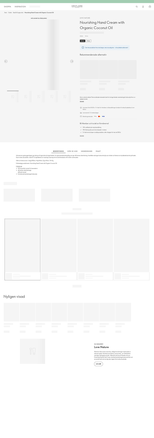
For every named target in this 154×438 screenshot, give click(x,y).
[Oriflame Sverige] (77, 6)
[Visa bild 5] (65, 96)
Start (5, 12)
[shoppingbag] (150, 6)
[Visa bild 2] (26, 96)
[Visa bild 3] (39, 96)
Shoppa (7, 7)
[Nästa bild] (71, 61)
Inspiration (20, 7)
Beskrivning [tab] (58, 151)
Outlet (10, 12)
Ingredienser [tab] (86, 151)
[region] (39, 55)
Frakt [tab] (98, 151)
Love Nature (85, 18)
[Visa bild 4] (52, 96)
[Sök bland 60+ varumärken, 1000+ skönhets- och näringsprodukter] (136, 6)
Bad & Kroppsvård (18, 12)
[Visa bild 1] (13, 96)
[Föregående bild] (5, 61)
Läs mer (82, 101)
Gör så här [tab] (72, 151)
